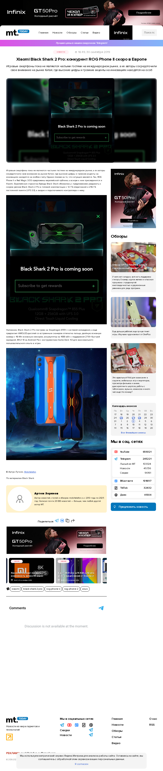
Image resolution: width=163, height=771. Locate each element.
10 (133, 424)
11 (139, 424)
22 (145, 414)
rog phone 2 (71, 589)
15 (121, 428)
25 (121, 418)
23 (151, 414)
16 (127, 428)
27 (133, 418)
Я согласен (81, 764)
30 (151, 417)
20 (133, 414)
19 (127, 414)
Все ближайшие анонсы (133, 432)
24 (115, 417)
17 (115, 414)
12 (145, 424)
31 (115, 421)
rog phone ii (53, 589)
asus (85, 589)
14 (115, 428)
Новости (61, 52)
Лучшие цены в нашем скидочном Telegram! (81, 43)
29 (145, 417)
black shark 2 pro (32, 589)
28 (139, 418)
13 (151, 424)
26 (127, 417)
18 (121, 414)
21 (139, 414)
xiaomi (15, 589)
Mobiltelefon (30, 471)
